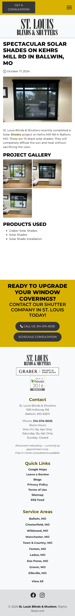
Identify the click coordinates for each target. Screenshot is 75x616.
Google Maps (37, 469)
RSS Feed (37, 500)
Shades (16, 134)
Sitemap (37, 495)
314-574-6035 (42, 421)
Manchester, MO (37, 537)
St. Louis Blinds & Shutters (38, 606)
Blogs (37, 479)
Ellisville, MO (37, 573)
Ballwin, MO (37, 518)
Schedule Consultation (37, 337)
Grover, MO (37, 567)
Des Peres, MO (37, 561)
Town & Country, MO (37, 543)
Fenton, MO (37, 549)
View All (37, 581)
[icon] (33, 596)
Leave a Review (37, 474)
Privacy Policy (37, 484)
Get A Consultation (19, 7)
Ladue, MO (37, 555)
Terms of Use (37, 489)
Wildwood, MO (37, 530)
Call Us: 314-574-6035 (39, 326)
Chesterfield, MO (37, 524)
